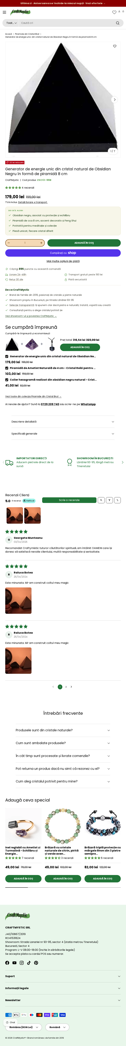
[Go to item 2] (32, 515)
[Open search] (101, 500)
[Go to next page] (72, 687)
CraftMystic (12, 180)
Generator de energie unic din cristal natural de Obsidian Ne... (53, 356)
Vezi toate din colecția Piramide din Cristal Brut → (33, 396)
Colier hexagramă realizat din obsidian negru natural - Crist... (53, 380)
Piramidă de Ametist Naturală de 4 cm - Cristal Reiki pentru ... (52, 368)
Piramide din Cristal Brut (27, 34)
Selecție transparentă (22, 305)
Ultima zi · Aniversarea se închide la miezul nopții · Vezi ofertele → (63, 3)
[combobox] (63, 23)
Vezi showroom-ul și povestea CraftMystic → (31, 316)
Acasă (8, 34)
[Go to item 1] (15, 515)
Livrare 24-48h (17, 274)
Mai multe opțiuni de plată (63, 261)
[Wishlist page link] (114, 12)
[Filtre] (109, 500)
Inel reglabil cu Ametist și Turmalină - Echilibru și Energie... (22, 851)
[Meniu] (4, 12)
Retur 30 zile (16, 279)
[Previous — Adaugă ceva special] (120, 839)
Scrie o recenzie (69, 500)
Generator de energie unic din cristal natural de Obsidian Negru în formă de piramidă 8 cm (51, 37)
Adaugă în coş (84, 242)
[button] (123, 11)
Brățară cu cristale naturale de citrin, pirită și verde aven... (62, 851)
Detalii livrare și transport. (33, 202)
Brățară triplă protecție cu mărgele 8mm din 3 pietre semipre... (102, 851)
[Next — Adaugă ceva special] (120, 831)
